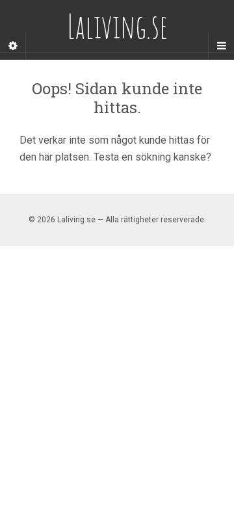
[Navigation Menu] (221, 46)
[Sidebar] (13, 46)
